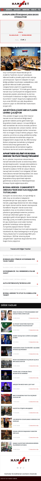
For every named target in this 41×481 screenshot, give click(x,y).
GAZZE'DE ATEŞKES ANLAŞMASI (23, 408)
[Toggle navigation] (2, 9)
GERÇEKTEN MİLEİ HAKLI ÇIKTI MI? (24, 384)
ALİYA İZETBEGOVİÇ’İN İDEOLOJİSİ (17, 283)
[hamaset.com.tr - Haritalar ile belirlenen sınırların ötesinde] (20, 4)
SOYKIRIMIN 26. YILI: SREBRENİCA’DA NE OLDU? (19, 272)
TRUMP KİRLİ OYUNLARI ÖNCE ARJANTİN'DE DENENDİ (22, 372)
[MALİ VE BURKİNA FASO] (6, 399)
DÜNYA (9, 10)
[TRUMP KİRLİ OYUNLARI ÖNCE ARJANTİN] (6, 375)
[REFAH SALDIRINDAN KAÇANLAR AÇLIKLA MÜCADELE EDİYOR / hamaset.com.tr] (6, 363)
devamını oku (34, 318)
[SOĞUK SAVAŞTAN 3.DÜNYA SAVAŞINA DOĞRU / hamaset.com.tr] (6, 339)
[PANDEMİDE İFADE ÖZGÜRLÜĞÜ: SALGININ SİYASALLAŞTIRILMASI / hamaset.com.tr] (6, 351)
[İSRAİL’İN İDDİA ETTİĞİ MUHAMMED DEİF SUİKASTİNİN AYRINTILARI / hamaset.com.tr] (6, 315)
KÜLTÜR (34, 10)
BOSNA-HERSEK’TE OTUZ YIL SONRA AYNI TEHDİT (19, 294)
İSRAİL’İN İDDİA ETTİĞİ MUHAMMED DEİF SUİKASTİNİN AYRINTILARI (25, 313)
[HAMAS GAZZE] (6, 446)
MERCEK (26, 10)
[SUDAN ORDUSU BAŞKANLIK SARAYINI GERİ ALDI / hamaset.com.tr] (6, 434)
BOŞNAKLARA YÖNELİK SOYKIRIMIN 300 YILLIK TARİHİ (19, 260)
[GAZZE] (6, 411)
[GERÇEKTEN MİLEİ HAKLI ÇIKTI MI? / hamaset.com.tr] (6, 387)
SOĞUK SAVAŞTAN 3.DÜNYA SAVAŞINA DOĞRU (25, 336)
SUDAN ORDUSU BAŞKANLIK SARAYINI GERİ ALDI (25, 432)
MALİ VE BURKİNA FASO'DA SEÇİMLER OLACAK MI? (24, 396)
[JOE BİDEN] (6, 422)
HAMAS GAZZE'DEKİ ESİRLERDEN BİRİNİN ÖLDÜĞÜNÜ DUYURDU (25, 444)
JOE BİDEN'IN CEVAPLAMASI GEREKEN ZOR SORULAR (26, 420)
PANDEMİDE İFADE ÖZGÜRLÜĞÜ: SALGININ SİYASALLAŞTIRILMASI (26, 348)
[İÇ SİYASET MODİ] (6, 327)
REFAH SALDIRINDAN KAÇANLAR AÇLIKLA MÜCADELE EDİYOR (26, 360)
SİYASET (17, 10)
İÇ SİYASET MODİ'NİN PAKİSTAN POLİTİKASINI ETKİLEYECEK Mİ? (23, 325)
